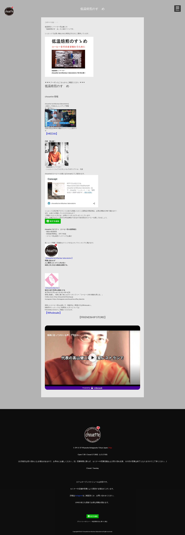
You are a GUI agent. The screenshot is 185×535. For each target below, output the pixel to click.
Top (178, 528)
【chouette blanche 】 (52, 288)
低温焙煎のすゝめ (57, 86)
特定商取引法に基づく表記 (99, 521)
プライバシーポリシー (83, 521)
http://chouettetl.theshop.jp (63, 297)
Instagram (79, 495)
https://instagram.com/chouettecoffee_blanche (68, 299)
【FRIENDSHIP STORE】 (92, 317)
